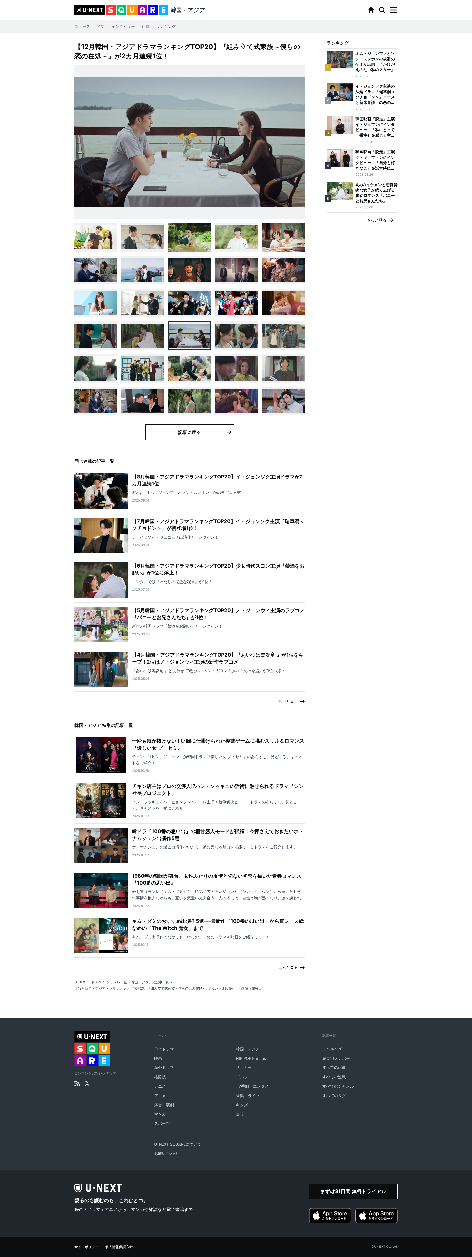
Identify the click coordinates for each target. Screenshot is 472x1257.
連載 (145, 26)
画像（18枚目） (253, 988)
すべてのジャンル (338, 1086)
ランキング (166, 26)
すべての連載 (334, 1077)
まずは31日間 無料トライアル (353, 1191)
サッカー (244, 1067)
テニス (160, 1086)
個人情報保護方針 (119, 1247)
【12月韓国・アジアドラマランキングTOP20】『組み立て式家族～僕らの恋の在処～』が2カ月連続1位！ (155, 988)
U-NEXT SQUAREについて (177, 1144)
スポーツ (162, 1123)
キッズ (242, 1105)
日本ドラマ (164, 1049)
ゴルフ (242, 1077)
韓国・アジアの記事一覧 (150, 982)
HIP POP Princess (252, 1058)
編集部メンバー (336, 1058)
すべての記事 (334, 1067)
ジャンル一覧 (116, 982)
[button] (393, 10)
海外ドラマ (164, 1067)
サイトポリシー (86, 1247)
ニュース (82, 26)
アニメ (160, 1095)
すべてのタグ (334, 1095)
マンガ (160, 1114)
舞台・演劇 (164, 1105)
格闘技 (160, 1077)
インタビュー (123, 26)
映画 (158, 1058)
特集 (101, 26)
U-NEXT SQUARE (88, 982)
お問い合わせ (166, 1153)
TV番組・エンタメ (252, 1086)
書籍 (240, 1114)
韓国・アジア (248, 1049)
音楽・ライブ (248, 1095)
